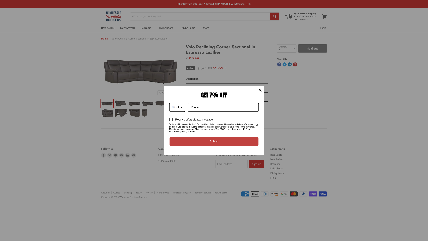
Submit (214, 141)
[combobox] (177, 107)
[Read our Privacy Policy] (257, 125)
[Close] (260, 90)
